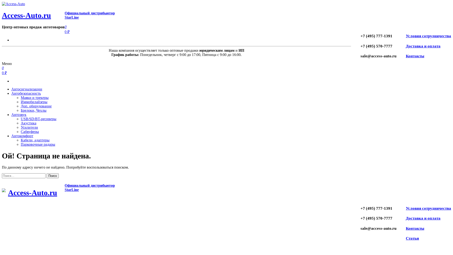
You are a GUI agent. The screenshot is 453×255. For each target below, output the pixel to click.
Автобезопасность (26, 93)
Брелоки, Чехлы (33, 110)
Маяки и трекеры (35, 98)
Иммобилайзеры (34, 102)
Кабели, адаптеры (35, 140)
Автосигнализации (26, 89)
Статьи (412, 238)
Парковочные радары (38, 144)
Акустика (28, 123)
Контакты (415, 56)
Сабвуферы (30, 132)
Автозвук (18, 115)
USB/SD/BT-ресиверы (38, 119)
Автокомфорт (22, 136)
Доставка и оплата (423, 46)
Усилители (29, 127)
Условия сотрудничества (428, 36)
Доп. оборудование (36, 106)
